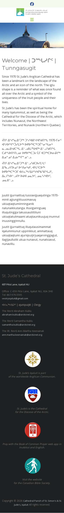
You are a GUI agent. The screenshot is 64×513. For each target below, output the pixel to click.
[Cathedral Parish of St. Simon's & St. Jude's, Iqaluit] (32, 12)
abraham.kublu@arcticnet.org (18, 314)
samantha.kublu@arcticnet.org (18, 324)
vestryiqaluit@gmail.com (15, 298)
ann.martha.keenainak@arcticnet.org (22, 334)
